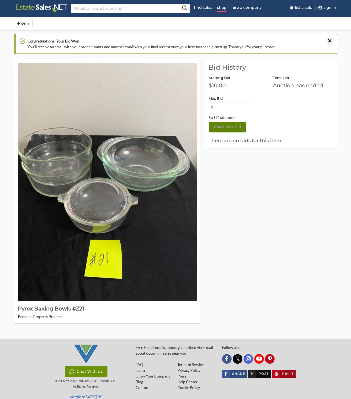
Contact (142, 387)
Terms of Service (190, 364)
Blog (139, 382)
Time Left (281, 78)
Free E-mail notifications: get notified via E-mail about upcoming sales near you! (174, 350)
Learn (140, 370)
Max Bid (216, 98)
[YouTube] (259, 359)
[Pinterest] (270, 359)
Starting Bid (219, 78)
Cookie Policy (188, 387)
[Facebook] (227, 359)
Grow (153, 376)
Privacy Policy (188, 370)
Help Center (187, 382)
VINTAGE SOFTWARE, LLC (98, 381)
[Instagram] (248, 359)
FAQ (139, 364)
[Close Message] (329, 41)
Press (181, 376)
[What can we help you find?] (184, 8)
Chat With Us (90, 371)
